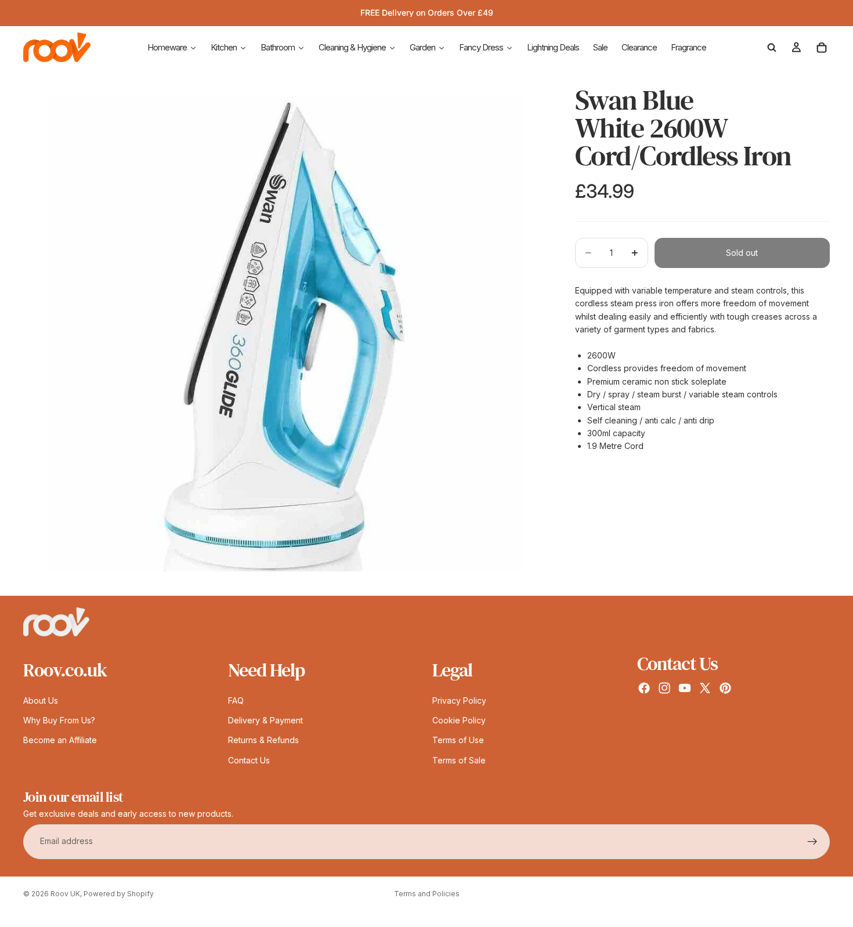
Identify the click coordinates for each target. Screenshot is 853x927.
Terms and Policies (427, 893)
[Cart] (821, 47)
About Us (40, 700)
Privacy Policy (459, 700)
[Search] (772, 47)
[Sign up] (812, 842)
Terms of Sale (459, 760)
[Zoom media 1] (285, 334)
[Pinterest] (725, 688)
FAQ (236, 700)
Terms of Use (458, 740)
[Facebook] (644, 688)
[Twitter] (705, 688)
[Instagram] (664, 688)
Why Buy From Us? (59, 720)
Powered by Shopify (119, 893)
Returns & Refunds (263, 740)
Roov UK (65, 893)
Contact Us (249, 760)
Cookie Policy (459, 720)
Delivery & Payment (265, 720)
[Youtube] (685, 688)
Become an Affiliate (60, 740)
